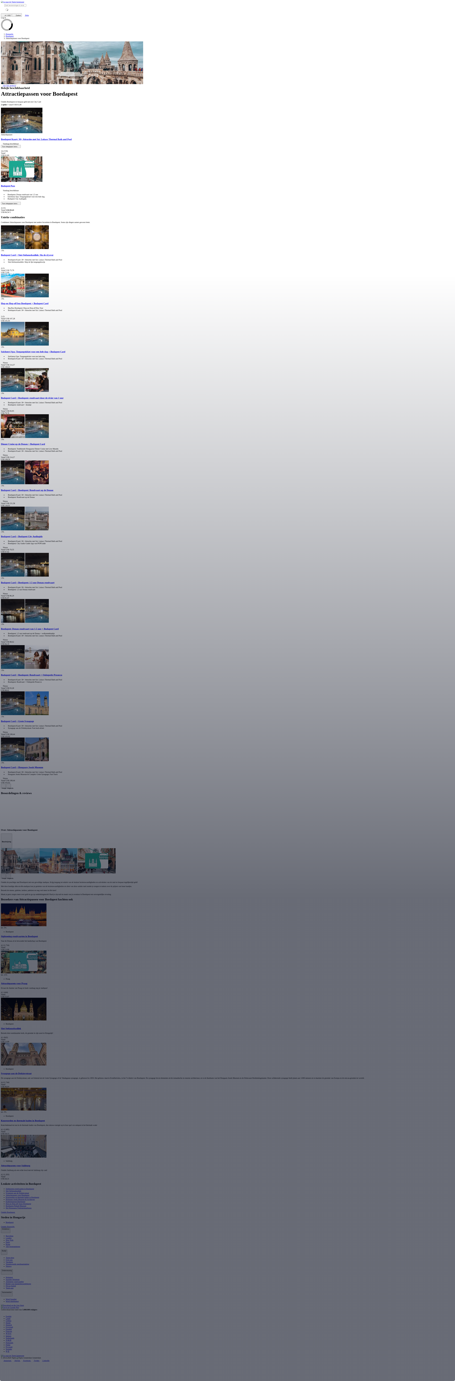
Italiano (8, 1336)
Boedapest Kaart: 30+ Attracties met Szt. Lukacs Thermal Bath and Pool (36, 139)
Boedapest (10, 1222)
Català (8, 1319)
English (8, 1316)
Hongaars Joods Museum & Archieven (20, 1199)
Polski (8, 1345)
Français (9, 1331)
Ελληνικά (9, 1327)
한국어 (8, 1334)
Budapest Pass (8, 186)
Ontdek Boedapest (8, 1212)
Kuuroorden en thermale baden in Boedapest (22, 1197)
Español (9, 1329)
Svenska (9, 1349)
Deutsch (9, 1325)
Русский (9, 1347)
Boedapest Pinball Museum (16, 1206)
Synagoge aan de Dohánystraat (17, 1193)
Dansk (8, 1323)
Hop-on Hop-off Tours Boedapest (18, 1204)
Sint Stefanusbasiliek (13, 1191)
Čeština (8, 1321)
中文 (7, 1351)
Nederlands (10, 1338)
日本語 (8, 1340)
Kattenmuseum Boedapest (15, 1202)
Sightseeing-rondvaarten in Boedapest (20, 1189)
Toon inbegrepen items (10, 147)
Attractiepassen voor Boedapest (17, 1195)
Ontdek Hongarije (8, 1227)
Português (9, 1343)
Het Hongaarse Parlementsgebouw (19, 1208)
